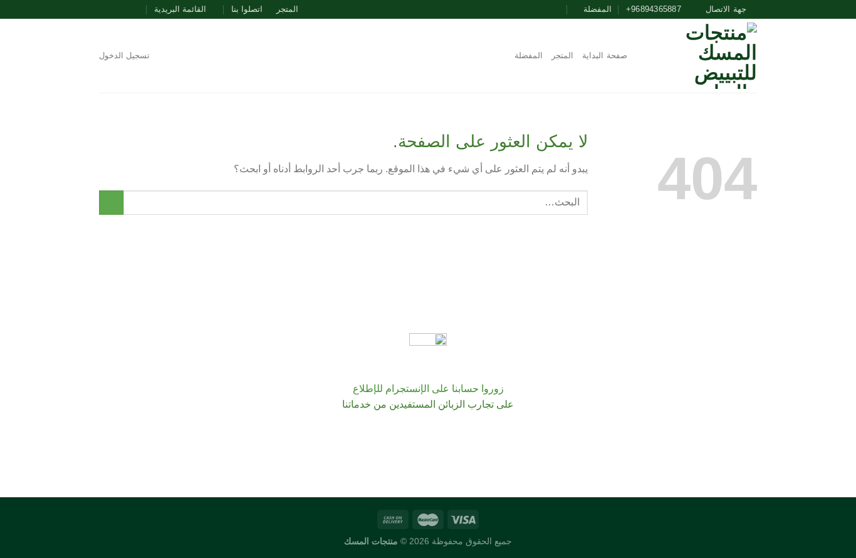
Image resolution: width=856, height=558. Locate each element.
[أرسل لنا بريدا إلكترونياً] (105, 9)
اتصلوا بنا (247, 9)
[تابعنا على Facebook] (141, 9)
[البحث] (640, 56)
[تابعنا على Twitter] (117, 9)
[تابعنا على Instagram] (129, 9)
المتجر (287, 9)
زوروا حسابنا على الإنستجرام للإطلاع (428, 388)
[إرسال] (111, 202)
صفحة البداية (604, 55)
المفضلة (528, 55)
